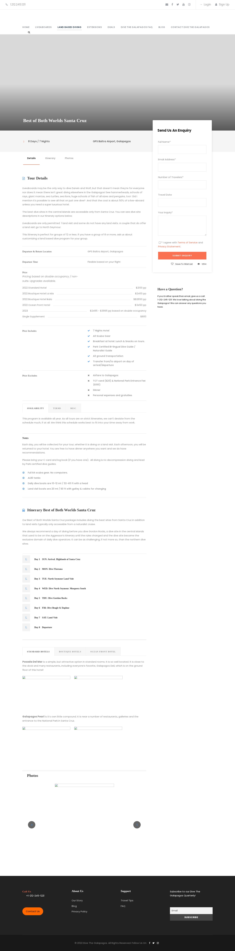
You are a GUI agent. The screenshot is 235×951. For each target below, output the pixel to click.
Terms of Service (188, 242)
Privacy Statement (169, 246)
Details (31, 158)
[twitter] (177, 4)
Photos (69, 158)
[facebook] (172, 4)
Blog (161, 27)
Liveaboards (43, 27)
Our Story (77, 900)
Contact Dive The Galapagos (190, 27)
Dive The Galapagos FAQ (137, 27)
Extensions (94, 27)
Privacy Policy (79, 911)
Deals (111, 27)
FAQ (123, 906)
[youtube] (183, 4)
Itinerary (50, 158)
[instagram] (189, 4)
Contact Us (33, 911)
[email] (166, 4)
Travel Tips (127, 900)
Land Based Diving (70, 27)
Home (25, 27)
